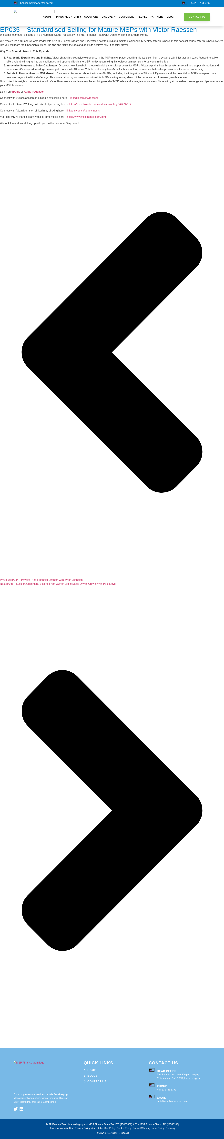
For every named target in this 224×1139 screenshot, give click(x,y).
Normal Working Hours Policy (148, 1128)
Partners (157, 16)
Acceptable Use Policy (103, 1128)
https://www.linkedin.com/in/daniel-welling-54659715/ (100, 104)
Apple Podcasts (34, 91)
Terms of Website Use (62, 1128)
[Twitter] (16, 1109)
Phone (162, 1086)
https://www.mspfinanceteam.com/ (86, 116)
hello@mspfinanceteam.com (36, 3)
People (142, 16)
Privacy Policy (82, 1128)
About (47, 16)
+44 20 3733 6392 (199, 3)
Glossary (170, 1128)
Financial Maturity (68, 16)
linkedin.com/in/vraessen (84, 98)
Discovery (109, 16)
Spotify (15, 91)
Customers (126, 16)
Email (161, 1097)
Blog (170, 16)
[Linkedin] (21, 1109)
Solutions (91, 16)
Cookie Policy (124, 1128)
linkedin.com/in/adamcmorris (83, 110)
